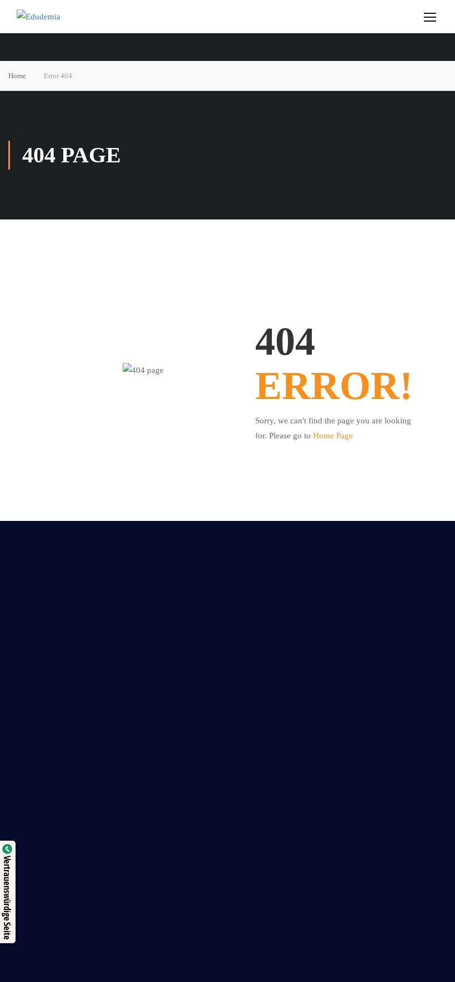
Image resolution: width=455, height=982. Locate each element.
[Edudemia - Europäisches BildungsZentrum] (61, 16)
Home (17, 75)
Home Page (333, 435)
